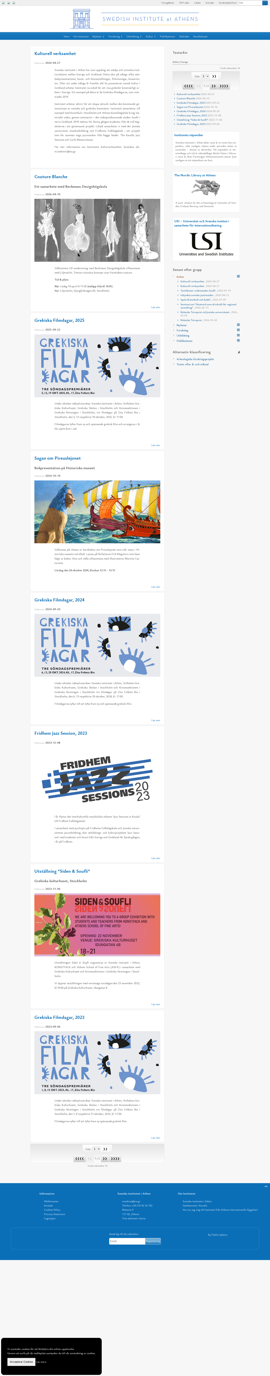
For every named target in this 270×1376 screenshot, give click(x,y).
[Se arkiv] (238, 276)
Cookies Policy (52, 1209)
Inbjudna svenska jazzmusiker (204, 295)
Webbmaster (51, 1201)
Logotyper (50, 1218)
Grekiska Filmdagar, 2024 (59, 600)
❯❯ (105, 1158)
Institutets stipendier (188, 135)
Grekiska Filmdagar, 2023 (59, 1017)
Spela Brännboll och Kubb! (203, 299)
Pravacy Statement (54, 1214)
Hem (66, 36)
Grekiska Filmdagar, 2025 (59, 320)
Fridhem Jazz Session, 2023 (60, 733)
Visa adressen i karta (133, 1218)
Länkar (197, 2)
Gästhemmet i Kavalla (195, 1205)
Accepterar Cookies (21, 1361)
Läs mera (41, 1361)
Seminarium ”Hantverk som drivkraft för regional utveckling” (208, 305)
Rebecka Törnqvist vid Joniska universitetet (209, 313)
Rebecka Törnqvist (198, 320)
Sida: (89, 1149)
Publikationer (167, 36)
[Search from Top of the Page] (265, 2)
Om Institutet (81, 36)
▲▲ (266, 1186)
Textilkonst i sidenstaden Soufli (205, 290)
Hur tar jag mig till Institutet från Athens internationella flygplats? (220, 1209)
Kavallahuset (200, 36)
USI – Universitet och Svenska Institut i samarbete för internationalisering (201, 223)
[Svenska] (14, 4)
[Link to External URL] (206, 187)
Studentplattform (227, 2)
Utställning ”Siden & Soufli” (62, 871)
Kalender (184, 36)
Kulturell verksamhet (55, 53)
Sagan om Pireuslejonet (57, 458)
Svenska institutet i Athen (197, 1201)
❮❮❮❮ (79, 1158)
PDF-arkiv (184, 2)
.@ (131, 1201)
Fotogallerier (167, 2)
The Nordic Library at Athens (195, 175)
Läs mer (155, 307)
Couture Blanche (50, 176)
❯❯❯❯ (115, 1158)
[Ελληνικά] (9, 4)
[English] (4, 4)
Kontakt (209, 2)
